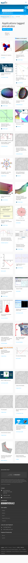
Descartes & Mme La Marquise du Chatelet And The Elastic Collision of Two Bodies (21, 150)
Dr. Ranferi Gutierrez (4, 242)
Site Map (3, 553)
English (6, 547)
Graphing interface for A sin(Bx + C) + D (20, 265)
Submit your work (8, 12)
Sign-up (3, 535)
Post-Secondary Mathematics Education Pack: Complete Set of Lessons (5, 352)
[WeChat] (13, 503)
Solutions (3, 513)
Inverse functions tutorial (5, 432)
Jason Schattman (20, 82)
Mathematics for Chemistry (6, 55)
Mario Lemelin (18, 358)
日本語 (18, 547)
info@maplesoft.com (7, 497)
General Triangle (19, 288)
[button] (26, 7)
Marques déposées (23, 551)
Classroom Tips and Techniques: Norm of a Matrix (20, 56)
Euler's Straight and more (6, 380)
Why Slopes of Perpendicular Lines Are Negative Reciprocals (6, 292)
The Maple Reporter (7, 527)
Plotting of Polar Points (20, 220)
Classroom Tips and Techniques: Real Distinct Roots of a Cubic (5, 125)
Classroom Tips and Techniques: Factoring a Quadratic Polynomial (20, 245)
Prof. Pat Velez (18, 222)
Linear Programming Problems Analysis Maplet (21, 456)
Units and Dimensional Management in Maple (20, 173)
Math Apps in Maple (20, 123)
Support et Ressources (6, 518)
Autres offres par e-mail (8, 529)
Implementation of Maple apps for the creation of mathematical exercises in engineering (21, 427)
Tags (13, 16)
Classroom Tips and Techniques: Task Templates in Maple (6, 221)
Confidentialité (8, 551)
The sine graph (4, 409)
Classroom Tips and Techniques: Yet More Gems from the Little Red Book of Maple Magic (21, 198)
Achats (3, 515)
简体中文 (22, 547)
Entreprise (4, 520)
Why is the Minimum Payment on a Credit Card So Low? (21, 79)
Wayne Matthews (4, 460)
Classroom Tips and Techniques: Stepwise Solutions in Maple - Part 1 (6, 102)
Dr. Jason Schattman (4, 318)
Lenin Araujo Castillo (4, 77)
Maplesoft (19, 126)
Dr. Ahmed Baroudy (19, 104)
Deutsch (14, 547)
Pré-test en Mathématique (21, 355)
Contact (3, 488)
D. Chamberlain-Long (19, 413)
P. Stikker (17, 459)
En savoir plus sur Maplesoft (5, 484)
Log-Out (3, 537)
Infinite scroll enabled (21, 38)
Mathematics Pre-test (5, 268)
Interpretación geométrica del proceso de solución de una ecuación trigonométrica (6, 239)
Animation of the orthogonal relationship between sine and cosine (6, 456)
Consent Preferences (15, 551)
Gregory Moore (3, 175)
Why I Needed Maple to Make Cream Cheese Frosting (20, 338)
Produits (3, 510)
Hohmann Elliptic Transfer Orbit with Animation (6, 143)
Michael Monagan (4, 343)
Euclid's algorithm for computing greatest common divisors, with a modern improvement (6, 339)
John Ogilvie (3, 57)
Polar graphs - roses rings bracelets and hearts (6, 173)
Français (10, 547)
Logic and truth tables (20, 385)
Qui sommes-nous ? (5, 469)
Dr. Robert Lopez (20, 59)
